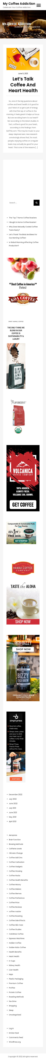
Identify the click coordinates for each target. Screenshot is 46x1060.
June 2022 (13, 803)
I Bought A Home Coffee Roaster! (22, 222)
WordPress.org (15, 1042)
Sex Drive (12, 1001)
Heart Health (14, 956)
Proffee (12, 988)
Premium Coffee (16, 983)
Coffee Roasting (15, 916)
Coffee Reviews (15, 907)
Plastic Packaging (16, 979)
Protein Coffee (15, 992)
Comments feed (16, 1037)
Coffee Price (14, 902)
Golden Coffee (15, 943)
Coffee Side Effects (17, 920)
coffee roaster (15, 911)
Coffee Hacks (14, 875)
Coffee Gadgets (15, 866)
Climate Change (16, 853)
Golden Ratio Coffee (17, 947)
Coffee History (15, 884)
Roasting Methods (16, 997)
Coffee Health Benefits (18, 880)
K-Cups (12, 961)
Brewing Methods (16, 844)
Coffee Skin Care (16, 925)
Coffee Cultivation (16, 862)
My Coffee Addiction (19, 4)
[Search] (37, 203)
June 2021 (13, 812)
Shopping (13, 1006)
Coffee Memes (15, 893)
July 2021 (12, 808)
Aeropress (13, 835)
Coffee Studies (15, 929)
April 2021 (12, 821)
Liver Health (13, 970)
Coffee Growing (15, 871)
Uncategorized (15, 1015)
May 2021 (12, 817)
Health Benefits (15, 952)
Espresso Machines (16, 938)
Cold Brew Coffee (16, 934)
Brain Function (15, 839)
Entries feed (14, 1033)
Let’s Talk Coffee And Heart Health (23, 85)
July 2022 (13, 799)
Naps (11, 974)
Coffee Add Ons (15, 857)
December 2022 (15, 794)
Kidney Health (14, 965)
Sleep (11, 1010)
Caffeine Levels (15, 848)
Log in (11, 1028)
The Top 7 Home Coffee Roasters (23, 218)
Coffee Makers (15, 889)
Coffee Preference (17, 898)
